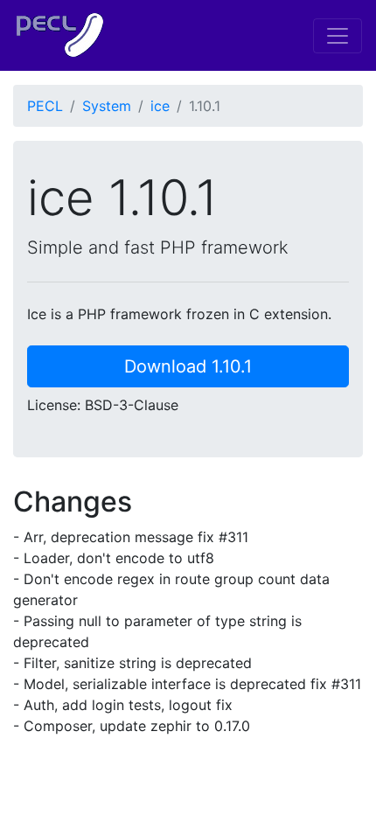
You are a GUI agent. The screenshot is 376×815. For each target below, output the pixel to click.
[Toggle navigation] (337, 35)
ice (160, 106)
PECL (45, 106)
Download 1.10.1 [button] (188, 366)
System (106, 106)
